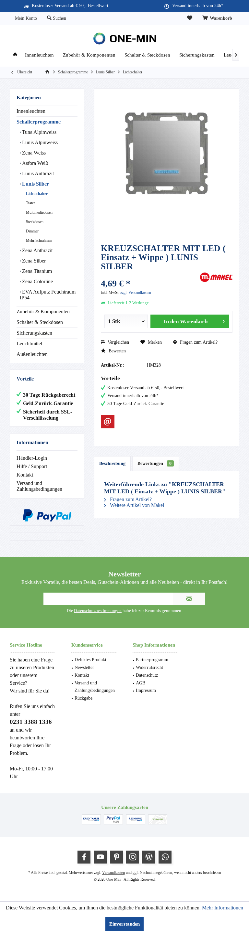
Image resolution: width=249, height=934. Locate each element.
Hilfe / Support (32, 466)
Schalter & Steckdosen (40, 322)
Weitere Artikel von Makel (136, 505)
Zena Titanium (36, 271)
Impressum (146, 690)
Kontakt (25, 475)
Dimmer (32, 231)
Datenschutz (147, 675)
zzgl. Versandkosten (135, 292)
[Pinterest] (116, 857)
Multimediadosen (39, 212)
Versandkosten (113, 872)
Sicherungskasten (34, 333)
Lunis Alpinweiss (39, 142)
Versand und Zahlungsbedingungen (39, 486)
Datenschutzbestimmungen (98, 610)
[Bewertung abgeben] (149, 275)
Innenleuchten (31, 111)
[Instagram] (132, 857)
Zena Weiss (33, 153)
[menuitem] (218, 18)
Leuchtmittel (29, 343)
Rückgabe (83, 698)
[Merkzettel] (189, 18)
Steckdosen (34, 222)
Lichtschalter (36, 193)
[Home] (15, 55)
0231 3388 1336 (31, 721)
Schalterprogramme (39, 121)
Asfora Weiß (34, 163)
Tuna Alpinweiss (38, 132)
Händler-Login (32, 458)
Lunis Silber (35, 184)
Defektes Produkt (90, 659)
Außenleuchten (32, 354)
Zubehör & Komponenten (43, 311)
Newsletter (84, 667)
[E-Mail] (107, 421)
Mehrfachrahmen (38, 240)
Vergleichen (117, 342)
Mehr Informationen (222, 907)
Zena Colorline (37, 281)
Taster (30, 203)
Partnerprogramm (152, 659)
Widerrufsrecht (149, 667)
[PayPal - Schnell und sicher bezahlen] (47, 515)
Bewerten (116, 351)
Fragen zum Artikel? (198, 342)
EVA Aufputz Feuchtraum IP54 (48, 294)
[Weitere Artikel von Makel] (216, 277)
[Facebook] (83, 857)
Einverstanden (124, 924)
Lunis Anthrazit (37, 173)
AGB (140, 683)
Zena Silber (33, 260)
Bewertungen (154, 463)
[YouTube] (100, 857)
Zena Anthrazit (37, 250)
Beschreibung (112, 463)
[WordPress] (148, 857)
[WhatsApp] (165, 857)
